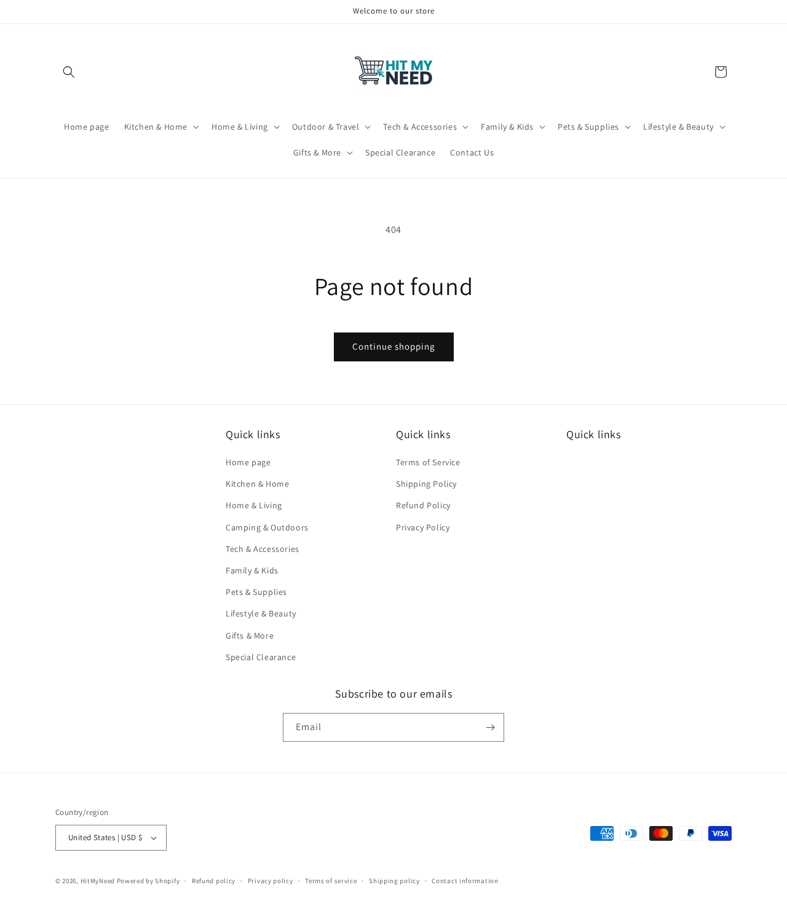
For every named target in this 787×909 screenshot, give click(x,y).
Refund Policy (423, 505)
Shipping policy (394, 880)
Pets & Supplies (256, 591)
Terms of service (331, 880)
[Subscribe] (490, 727)
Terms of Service (428, 462)
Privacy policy (270, 880)
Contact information (465, 880)
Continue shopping (393, 346)
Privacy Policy (422, 527)
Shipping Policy (426, 483)
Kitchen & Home (257, 483)
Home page (248, 462)
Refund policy (213, 880)
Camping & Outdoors (267, 527)
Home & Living (254, 505)
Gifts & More (250, 635)
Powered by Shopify (148, 880)
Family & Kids (252, 570)
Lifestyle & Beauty (261, 613)
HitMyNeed (98, 880)
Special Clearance (261, 657)
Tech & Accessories (262, 548)
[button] (68, 71)
